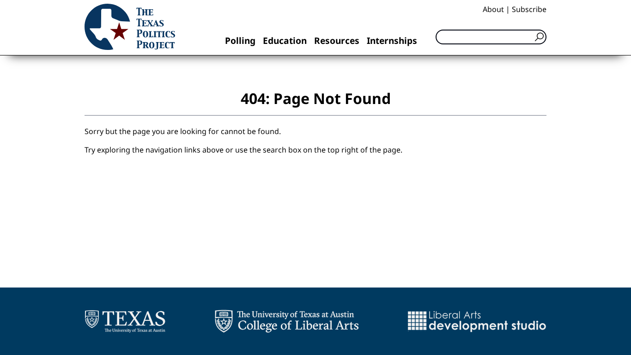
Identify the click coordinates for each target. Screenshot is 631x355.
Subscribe (529, 9)
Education (285, 40)
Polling (240, 40)
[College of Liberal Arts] (286, 321)
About (493, 9)
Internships (392, 40)
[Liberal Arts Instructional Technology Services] (476, 321)
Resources (336, 40)
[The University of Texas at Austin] (125, 321)
